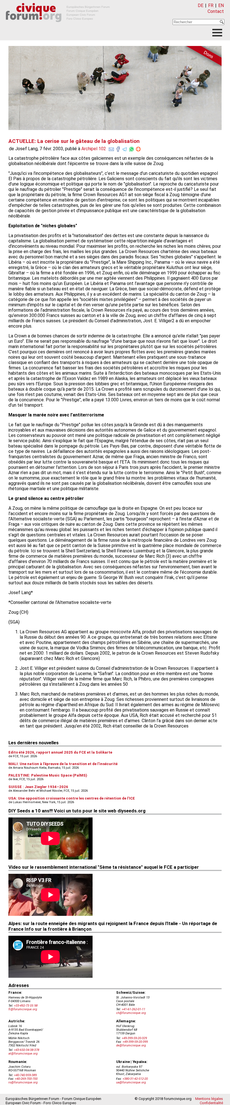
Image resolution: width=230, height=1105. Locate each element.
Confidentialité (211, 1103)
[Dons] (202, 57)
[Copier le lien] (138, 149)
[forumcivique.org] (58, 26)
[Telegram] (124, 148)
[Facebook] (118, 148)
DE (200, 5)
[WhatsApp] (131, 148)
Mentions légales (209, 1099)
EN (221, 5)
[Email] (111, 148)
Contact (216, 11)
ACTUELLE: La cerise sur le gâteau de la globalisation (74, 141)
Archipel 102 (93, 148)
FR (210, 5)
